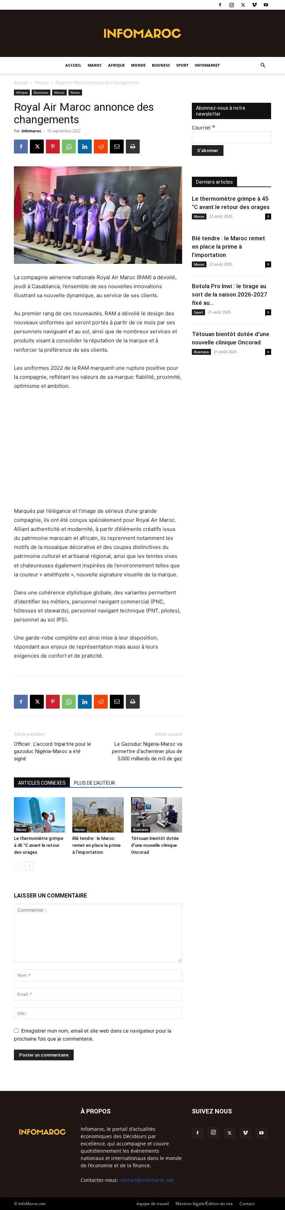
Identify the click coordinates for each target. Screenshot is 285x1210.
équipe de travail (153, 1204)
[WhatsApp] (69, 146)
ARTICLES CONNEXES (42, 783)
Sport (182, 65)
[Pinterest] (53, 146)
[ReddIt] (101, 146)
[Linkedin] (85, 146)
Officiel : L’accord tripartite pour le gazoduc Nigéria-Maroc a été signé (52, 751)
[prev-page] (18, 866)
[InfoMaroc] (142, 33)
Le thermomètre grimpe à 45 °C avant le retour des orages (38, 845)
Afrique (116, 65)
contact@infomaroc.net (147, 1180)
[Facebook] (220, 5)
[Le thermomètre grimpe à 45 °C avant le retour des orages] (39, 814)
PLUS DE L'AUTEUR (94, 783)
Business (161, 65)
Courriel (203, 127)
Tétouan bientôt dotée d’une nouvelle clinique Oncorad (155, 845)
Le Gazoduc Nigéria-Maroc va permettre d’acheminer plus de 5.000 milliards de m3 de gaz (147, 751)
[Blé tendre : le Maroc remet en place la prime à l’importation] (97, 814)
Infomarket (207, 65)
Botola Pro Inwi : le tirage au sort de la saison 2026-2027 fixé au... (229, 294)
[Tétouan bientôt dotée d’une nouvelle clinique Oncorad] (156, 814)
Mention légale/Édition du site (204, 1204)
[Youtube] (266, 5)
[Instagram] (231, 5)
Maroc (95, 65)
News (75, 92)
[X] (243, 5)
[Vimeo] (254, 5)
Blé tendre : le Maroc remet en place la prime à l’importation (96, 845)
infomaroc (31, 130)
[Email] (117, 146)
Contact (246, 1204)
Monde (138, 65)
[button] (262, 65)
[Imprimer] (133, 146)
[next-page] (29, 866)
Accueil (73, 65)
